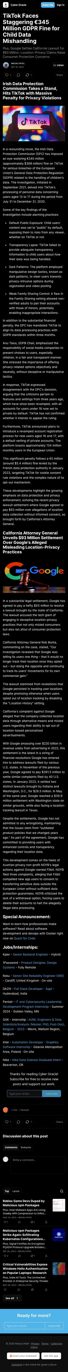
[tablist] (18, 1147)
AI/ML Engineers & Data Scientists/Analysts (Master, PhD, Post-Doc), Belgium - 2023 (34, 1024)
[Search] (61, 1191)
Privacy (35, 1343)
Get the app (51, 1355)
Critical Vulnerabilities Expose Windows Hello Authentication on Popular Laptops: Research (25, 1269)
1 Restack (24, 1109)
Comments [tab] (11, 1147)
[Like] (5, 1290)
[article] (34, 1211)
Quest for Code (24, 938)
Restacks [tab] (26, 1147)
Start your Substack (25, 1355)
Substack (17, 1364)
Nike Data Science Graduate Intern (36, 1060)
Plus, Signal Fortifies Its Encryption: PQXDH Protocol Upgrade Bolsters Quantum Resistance (24, 1245)
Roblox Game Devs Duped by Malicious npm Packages (24, 1203)
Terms (45, 1343)
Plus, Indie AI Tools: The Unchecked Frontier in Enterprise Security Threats (25, 1279)
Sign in (61, 4)
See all (10, 1298)
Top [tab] (7, 1191)
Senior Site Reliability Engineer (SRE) (38, 976)
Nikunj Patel (18, 63)
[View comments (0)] (18, 75)
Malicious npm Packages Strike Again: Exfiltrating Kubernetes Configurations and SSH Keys (23, 1235)
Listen (60, 65)
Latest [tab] (16, 1191)
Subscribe (47, 4)
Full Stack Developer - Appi (33, 989)
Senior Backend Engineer (30, 954)
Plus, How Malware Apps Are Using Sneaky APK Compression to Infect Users (24, 1211)
